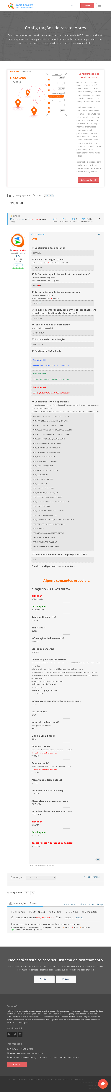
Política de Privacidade (94, 1085)
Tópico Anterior (92, 877)
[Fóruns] (10, 196)
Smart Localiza (34, 219)
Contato (44, 979)
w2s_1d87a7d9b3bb (45, 917)
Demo (87, 5)
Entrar (72, 5)
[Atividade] (19, 256)
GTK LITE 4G (77, 917)
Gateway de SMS (88, 180)
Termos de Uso (94, 1088)
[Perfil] (17, 256)
